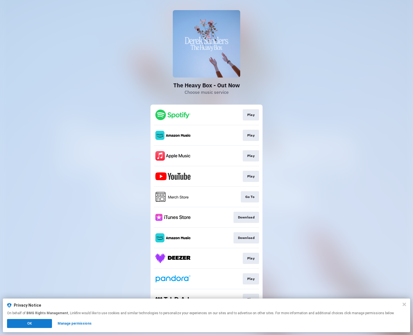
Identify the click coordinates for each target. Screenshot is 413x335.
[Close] (404, 304)
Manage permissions (75, 323)
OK (29, 323)
